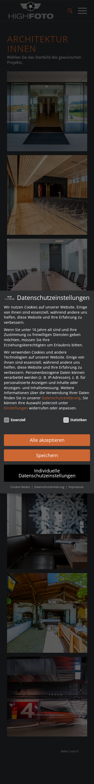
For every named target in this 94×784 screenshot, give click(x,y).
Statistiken (78, 419)
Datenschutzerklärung (61, 397)
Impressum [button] (76, 487)
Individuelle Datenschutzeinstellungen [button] (47, 473)
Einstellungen (16, 407)
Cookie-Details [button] (20, 487)
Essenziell (18, 419)
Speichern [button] (47, 455)
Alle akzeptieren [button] (47, 440)
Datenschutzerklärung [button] (49, 487)
